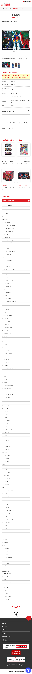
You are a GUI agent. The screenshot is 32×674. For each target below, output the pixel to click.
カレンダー (4, 626)
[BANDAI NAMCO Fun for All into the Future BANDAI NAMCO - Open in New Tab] (27, 1)
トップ (2, 8)
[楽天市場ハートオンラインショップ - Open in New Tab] (16, 652)
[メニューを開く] (30, 5)
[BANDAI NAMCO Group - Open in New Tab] (16, 646)
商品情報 (8, 8)
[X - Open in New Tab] (28, 112)
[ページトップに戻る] (28, 618)
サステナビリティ (6, 636)
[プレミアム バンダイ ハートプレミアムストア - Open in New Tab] (16, 659)
